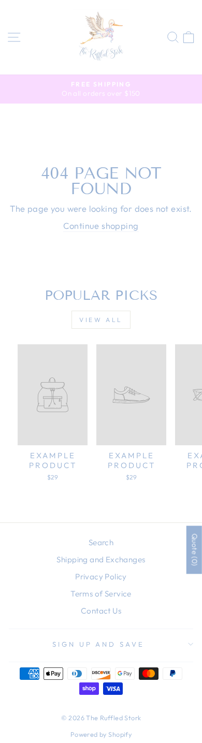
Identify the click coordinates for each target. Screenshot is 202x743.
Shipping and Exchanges (100, 559)
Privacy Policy (101, 576)
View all (101, 320)
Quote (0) (194, 549)
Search (101, 542)
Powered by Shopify (101, 734)
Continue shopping (100, 225)
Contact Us (101, 611)
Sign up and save (98, 644)
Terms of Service (101, 594)
